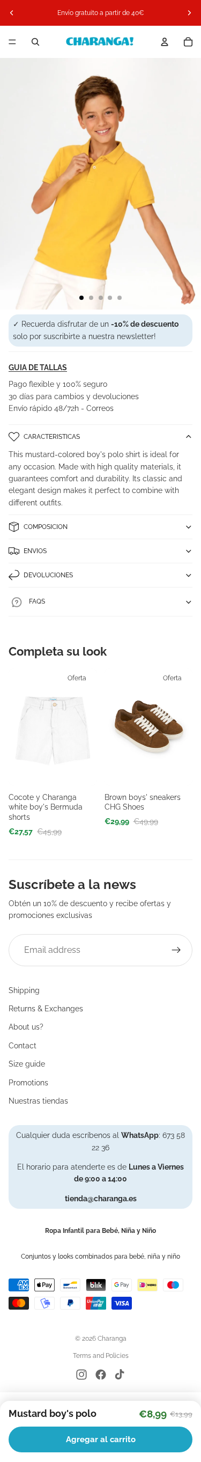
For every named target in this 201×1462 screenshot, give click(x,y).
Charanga (112, 1338)
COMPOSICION (46, 527)
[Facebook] (100, 1374)
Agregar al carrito (101, 1439)
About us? (26, 1027)
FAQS (37, 601)
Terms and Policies (101, 1356)
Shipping (24, 990)
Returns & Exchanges (46, 1008)
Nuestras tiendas (38, 1101)
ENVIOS (35, 551)
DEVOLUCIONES (48, 575)
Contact (22, 1045)
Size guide (27, 1064)
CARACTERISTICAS (52, 436)
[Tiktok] (119, 1374)
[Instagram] (81, 1374)
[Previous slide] (12, 13)
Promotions (28, 1082)
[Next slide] (189, 13)
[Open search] (35, 42)
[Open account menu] (164, 42)
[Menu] (12, 42)
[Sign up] (176, 950)
